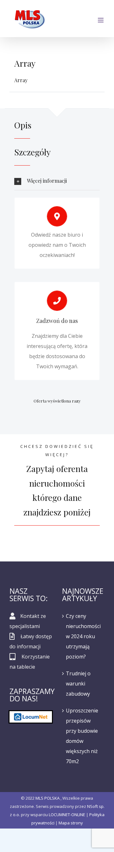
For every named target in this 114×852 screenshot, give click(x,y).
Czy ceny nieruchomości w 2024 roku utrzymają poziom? (83, 636)
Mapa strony (71, 823)
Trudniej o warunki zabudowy (78, 683)
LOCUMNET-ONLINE (67, 814)
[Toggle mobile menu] (101, 20)
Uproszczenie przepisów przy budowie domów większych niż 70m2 (82, 736)
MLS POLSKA (47, 798)
